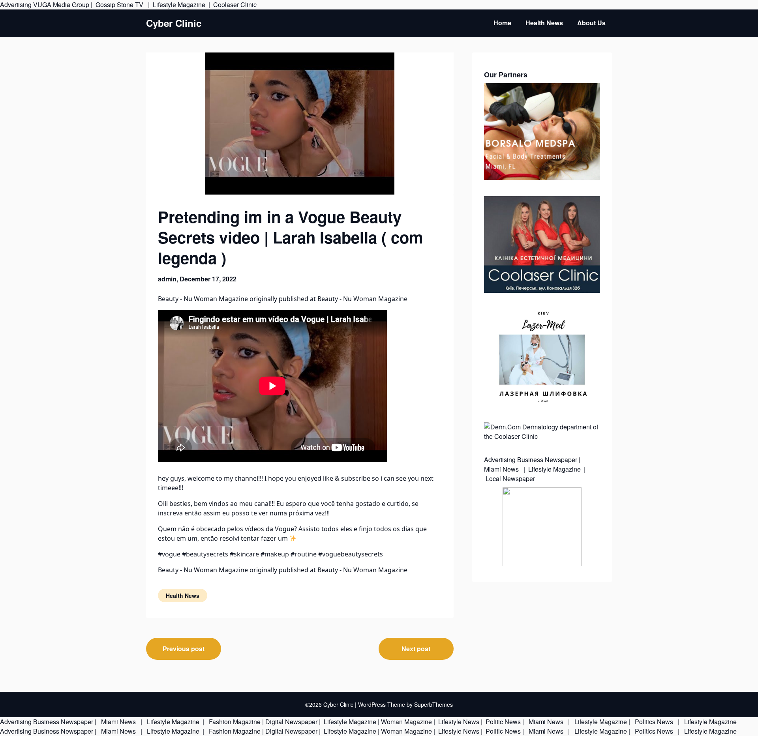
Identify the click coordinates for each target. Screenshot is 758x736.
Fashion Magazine (234, 721)
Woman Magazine (406, 721)
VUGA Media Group (61, 4)
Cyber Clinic (173, 23)
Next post (416, 648)
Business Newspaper (547, 459)
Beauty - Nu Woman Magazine (203, 298)
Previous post (184, 648)
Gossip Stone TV (120, 4)
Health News (544, 22)
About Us (591, 22)
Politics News (654, 721)
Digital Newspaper (291, 721)
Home (502, 22)
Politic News (502, 721)
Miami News (502, 469)
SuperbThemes (433, 704)
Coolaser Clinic (235, 4)
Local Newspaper (510, 478)
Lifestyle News (458, 721)
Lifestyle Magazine (179, 4)
